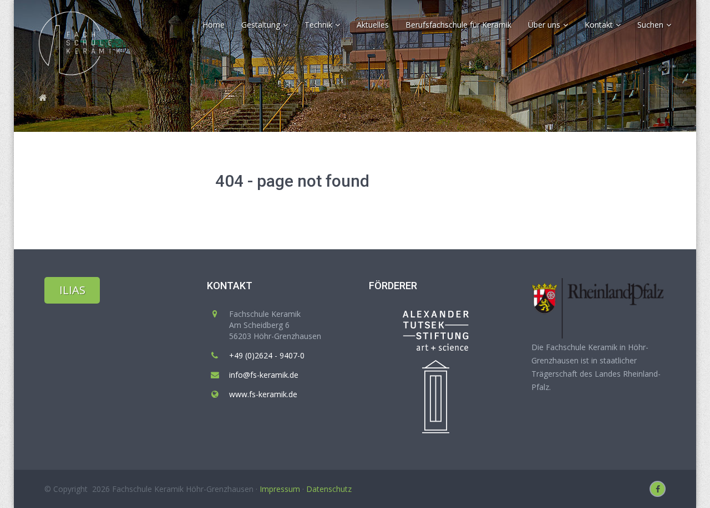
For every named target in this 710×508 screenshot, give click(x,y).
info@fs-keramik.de (263, 375)
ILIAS (72, 290)
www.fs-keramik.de (263, 394)
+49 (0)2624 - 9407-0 (267, 355)
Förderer (393, 285)
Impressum (280, 489)
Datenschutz (329, 489)
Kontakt (229, 285)
